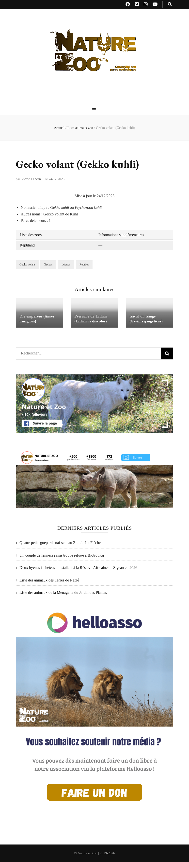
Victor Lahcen (31, 179)
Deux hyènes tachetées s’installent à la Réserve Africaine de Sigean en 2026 (78, 567)
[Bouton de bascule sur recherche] (170, 4)
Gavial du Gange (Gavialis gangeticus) (146, 318)
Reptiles (84, 264)
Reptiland (27, 245)
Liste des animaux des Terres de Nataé (49, 580)
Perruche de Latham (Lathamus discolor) (90, 318)
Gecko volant (27, 264)
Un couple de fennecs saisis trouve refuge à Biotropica (61, 555)
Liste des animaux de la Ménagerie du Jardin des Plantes (63, 592)
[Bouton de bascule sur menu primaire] (94, 110)
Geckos (48, 264)
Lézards (66, 264)
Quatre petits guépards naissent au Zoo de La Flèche (60, 543)
